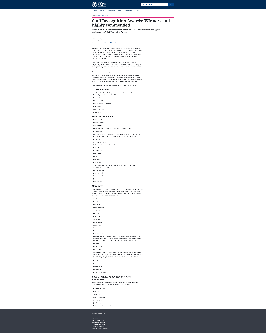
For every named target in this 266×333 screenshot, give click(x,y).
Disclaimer (95, 318)
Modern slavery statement (98, 322)
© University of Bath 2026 (98, 313)
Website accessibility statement (100, 328)
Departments (128, 10)
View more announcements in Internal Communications (105, 42)
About (137, 10)
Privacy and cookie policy (98, 324)
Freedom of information (98, 320)
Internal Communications (101, 15)
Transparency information (98, 326)
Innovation (111, 10)
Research (102, 10)
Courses (94, 10)
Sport (119, 10)
